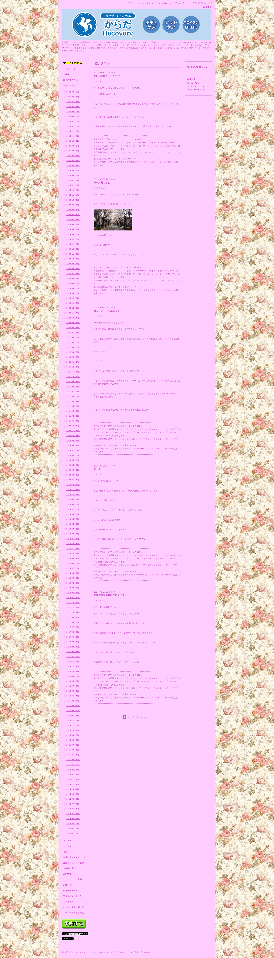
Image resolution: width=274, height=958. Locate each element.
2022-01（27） (73, 362)
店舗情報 (67, 874)
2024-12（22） (73, 190)
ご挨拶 (66, 74)
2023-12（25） (73, 249)
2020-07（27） (73, 450)
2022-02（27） (73, 357)
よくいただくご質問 (72, 879)
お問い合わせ (69, 885)
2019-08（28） (73, 504)
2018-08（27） (73, 563)
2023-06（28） (73, 278)
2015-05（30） (73, 755)
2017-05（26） (73, 637)
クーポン (67, 846)
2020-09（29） (73, 440)
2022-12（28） (73, 308)
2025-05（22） (73, 165)
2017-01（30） (73, 657)
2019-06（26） (73, 514)
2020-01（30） (73, 480)
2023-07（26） (73, 274)
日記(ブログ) (69, 85)
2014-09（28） (73, 794)
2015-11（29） (73, 725)
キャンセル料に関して (73, 907)
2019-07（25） (73, 509)
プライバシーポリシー (73, 896)
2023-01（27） (73, 303)
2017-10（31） (73, 612)
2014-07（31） (73, 804)
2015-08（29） (73, 740)
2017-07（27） (73, 627)
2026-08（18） (73, 92)
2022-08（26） (73, 328)
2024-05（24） (73, 224)
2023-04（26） (73, 288)
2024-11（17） (73, 195)
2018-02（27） (73, 593)
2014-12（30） (73, 779)
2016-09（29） (73, 676)
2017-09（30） (73, 617)
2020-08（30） (73, 445)
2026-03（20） (73, 116)
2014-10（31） (73, 789)
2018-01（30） (73, 598)
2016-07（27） (73, 686)
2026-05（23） (73, 107)
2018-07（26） (73, 568)
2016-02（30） (73, 711)
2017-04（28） (73, 642)
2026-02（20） (73, 121)
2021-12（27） (73, 367)
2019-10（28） (73, 494)
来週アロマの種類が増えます (109, 595)
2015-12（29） (73, 720)
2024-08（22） (73, 210)
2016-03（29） (73, 706)
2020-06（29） (73, 455)
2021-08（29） (73, 386)
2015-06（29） (73, 750)
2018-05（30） (73, 578)
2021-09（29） (73, 382)
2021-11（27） (73, 372)
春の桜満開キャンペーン (107, 75)
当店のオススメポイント (74, 857)
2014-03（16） (73, 823)
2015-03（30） (73, 765)
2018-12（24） (73, 544)
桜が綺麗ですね (102, 182)
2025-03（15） (73, 175)
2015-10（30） (73, 730)
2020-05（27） (73, 460)
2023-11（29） (73, 254)
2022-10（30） (73, 318)
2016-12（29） (73, 661)
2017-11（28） (73, 607)
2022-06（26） (73, 337)
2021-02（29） (73, 416)
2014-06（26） (73, 809)
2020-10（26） (73, 436)
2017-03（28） (73, 647)
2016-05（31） (73, 696)
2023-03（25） (73, 293)
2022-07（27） (73, 332)
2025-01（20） (73, 185)
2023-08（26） (73, 269)
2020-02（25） (73, 475)
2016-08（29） (73, 681)
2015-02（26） (73, 769)
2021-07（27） (73, 391)
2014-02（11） (73, 828)
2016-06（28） (73, 691)
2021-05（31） (73, 401)
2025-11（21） (73, 136)
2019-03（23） (73, 529)
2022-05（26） (73, 342)
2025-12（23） (73, 131)
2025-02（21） (73, 180)
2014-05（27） (73, 814)
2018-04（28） (73, 583)
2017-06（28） (73, 632)
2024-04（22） (73, 229)
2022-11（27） (73, 313)
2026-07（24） (73, 97)
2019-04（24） (73, 524)
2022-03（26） (73, 352)
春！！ (97, 469)
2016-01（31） (73, 715)
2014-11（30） (73, 784)
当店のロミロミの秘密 (73, 863)
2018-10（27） (73, 553)
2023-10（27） (73, 259)
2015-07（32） (73, 745)
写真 (65, 852)
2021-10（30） (73, 377)
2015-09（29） (73, 735)
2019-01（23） (73, 539)
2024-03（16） (73, 234)
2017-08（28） (73, 622)
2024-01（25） (73, 244)
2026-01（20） (73, 126)
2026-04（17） (73, 111)
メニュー (67, 841)
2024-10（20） (73, 200)
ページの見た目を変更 (73, 913)
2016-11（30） (73, 666)
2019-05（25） (73, 519)
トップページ (69, 69)
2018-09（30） (73, 558)
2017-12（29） (73, 603)
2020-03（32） (73, 470)
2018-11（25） (73, 548)
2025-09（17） (73, 146)
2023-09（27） (73, 264)
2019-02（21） (73, 534)
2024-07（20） (73, 215)
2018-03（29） (73, 588)
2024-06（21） (73, 219)
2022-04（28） (73, 347)
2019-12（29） (73, 485)
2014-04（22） (73, 819)
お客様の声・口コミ (72, 868)
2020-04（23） (73, 465)
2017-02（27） (73, 652)
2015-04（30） (73, 760)
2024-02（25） (73, 239)
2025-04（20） (73, 170)
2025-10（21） (73, 141)
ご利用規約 (68, 902)
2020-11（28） (73, 431)
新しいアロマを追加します (108, 310)
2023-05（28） (73, 283)
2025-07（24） (73, 156)
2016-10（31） (73, 671)
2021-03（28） (73, 411)
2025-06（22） (73, 161)
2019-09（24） (73, 499)
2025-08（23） (73, 151)
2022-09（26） (73, 323)
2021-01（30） (73, 421)
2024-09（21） (73, 205)
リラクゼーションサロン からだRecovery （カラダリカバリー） (99, 952)
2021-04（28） (73, 406)
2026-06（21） (73, 102)
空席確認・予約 (70, 890)
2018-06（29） (73, 573)
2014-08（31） (73, 799)
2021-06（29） (73, 396)
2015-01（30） (73, 774)
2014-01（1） (72, 833)
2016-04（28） (73, 701)
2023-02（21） (73, 298)
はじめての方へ (70, 80)
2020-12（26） (73, 426)
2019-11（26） (73, 490)
